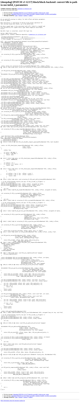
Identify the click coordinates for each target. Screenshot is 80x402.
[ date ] (16, 15)
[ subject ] (25, 15)
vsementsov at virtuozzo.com (24, 8)
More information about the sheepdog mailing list (13, 400)
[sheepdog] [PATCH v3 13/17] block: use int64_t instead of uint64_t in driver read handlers (33, 14)
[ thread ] (20, 15)
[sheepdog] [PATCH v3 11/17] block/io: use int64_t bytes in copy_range (31, 12)
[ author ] (30, 15)
